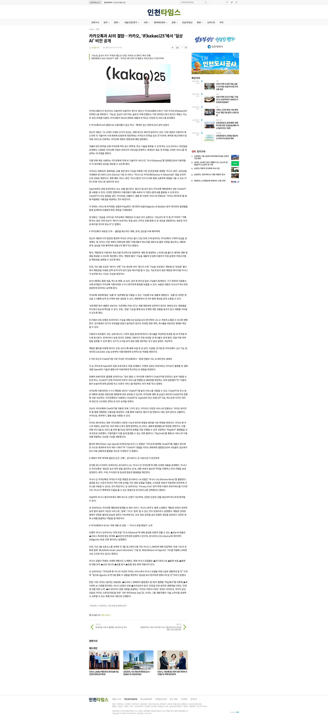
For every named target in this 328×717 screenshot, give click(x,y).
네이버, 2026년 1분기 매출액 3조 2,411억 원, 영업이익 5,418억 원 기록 (211, 163)
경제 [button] (116, 22)
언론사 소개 (116, 699)
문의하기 (194, 699)
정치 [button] (106, 22)
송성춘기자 (95, 47)
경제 (97, 29)
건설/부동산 (187, 22)
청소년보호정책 (146, 699)
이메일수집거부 (161, 699)
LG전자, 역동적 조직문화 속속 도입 (207, 168)
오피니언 (211, 22)
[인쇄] (177, 47)
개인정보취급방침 (130, 699)
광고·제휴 (173, 699)
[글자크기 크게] (186, 47)
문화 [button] (174, 22)
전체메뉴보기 (96, 2)
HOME (91, 29)
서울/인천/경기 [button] (131, 22)
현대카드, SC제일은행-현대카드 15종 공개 (209, 180)
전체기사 (95, 22)
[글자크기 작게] (182, 47)
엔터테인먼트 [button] (160, 22)
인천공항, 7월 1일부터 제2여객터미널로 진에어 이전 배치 (211, 157)
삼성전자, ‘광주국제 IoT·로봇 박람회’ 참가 (209, 174)
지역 (221, 22)
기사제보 (184, 699)
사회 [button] (146, 22)
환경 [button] (199, 22)
